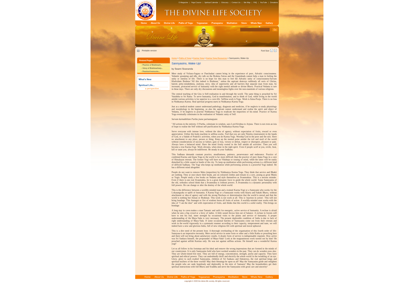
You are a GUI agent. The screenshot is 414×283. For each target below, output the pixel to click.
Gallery (269, 23)
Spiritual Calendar (211, 2)
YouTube (263, 2)
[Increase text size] (275, 51)
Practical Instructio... (151, 71)
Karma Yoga (198, 58)
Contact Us (236, 2)
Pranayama (217, 23)
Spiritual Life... (147, 85)
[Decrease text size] (271, 51)
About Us (155, 23)
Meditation (232, 23)
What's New (145, 79)
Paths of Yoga (186, 23)
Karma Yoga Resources (216, 58)
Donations (274, 2)
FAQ (255, 2)
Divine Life (169, 23)
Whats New (256, 23)
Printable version (149, 51)
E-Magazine (183, 2)
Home (144, 23)
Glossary (225, 2)
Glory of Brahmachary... (152, 68)
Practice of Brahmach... (152, 65)
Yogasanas (202, 23)
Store (244, 23)
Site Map (247, 2)
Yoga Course (196, 2)
